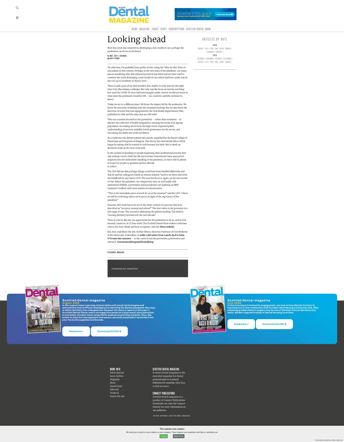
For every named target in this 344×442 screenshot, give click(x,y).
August (200, 49)
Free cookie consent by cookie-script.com (329, 440)
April (222, 49)
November (210, 59)
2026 (215, 45)
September (227, 59)
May (216, 49)
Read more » (76, 330)
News (135, 28)
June (212, 49)
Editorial (114, 387)
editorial (123, 56)
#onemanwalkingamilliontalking (135, 242)
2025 (215, 55)
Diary (164, 28)
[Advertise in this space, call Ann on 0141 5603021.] (205, 18)
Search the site (117, 393)
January (219, 52)
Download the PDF (108, 330)
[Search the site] (17, 8)
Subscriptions (176, 28)
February (210, 52)
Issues (155, 28)
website (156, 404)
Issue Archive (116, 373)
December (201, 59)
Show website (167, 227)
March (228, 49)
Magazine (144, 28)
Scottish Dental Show (198, 28)
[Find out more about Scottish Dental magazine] (17, 18)
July (207, 49)
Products (114, 390)
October (219, 59)
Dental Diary (116, 383)
